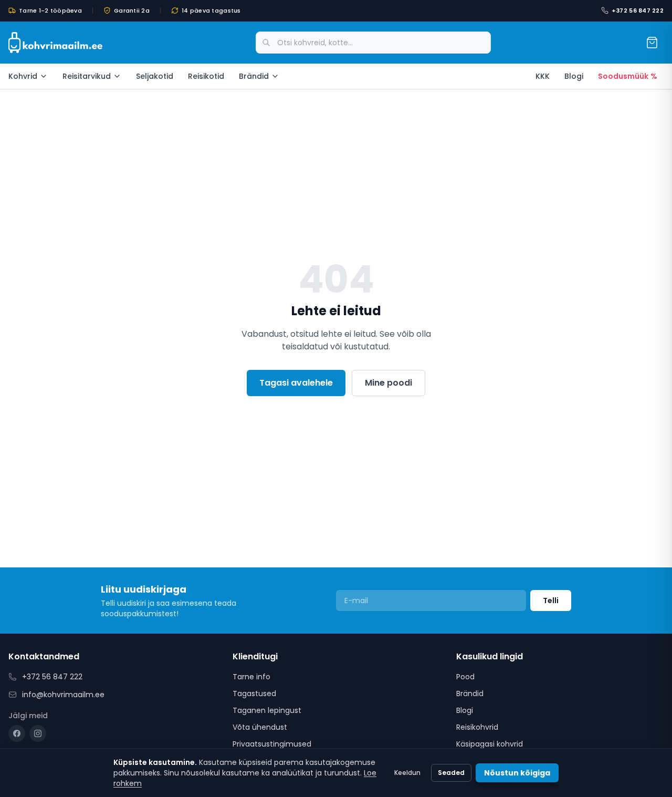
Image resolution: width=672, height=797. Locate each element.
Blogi (573, 76)
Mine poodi (388, 383)
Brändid (254, 76)
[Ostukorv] (652, 42)
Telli (551, 600)
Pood (465, 676)
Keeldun (407, 772)
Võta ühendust (260, 727)
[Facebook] (16, 733)
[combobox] (373, 43)
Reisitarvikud (86, 76)
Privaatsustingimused (272, 744)
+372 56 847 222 (638, 10)
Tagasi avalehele (296, 383)
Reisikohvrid (477, 727)
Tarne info (251, 676)
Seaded (451, 772)
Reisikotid (206, 76)
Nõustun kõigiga (517, 773)
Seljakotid (154, 76)
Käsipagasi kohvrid (489, 744)
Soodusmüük (627, 76)
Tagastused (254, 693)
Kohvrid (22, 76)
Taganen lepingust (267, 710)
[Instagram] (37, 733)
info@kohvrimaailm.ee (63, 694)
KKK (543, 76)
